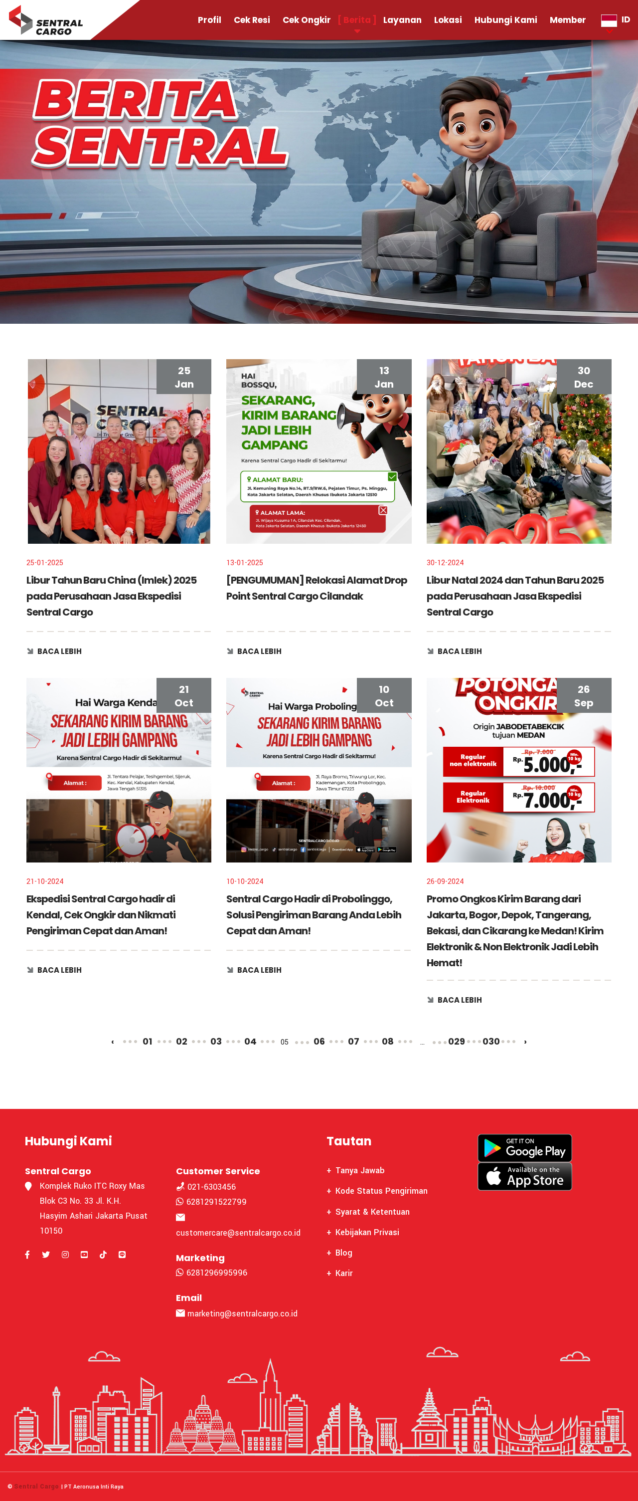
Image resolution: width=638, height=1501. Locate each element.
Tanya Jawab (360, 1170)
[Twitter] (46, 1255)
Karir (344, 1273)
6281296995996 (215, 1273)
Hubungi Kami (506, 20)
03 (216, 1041)
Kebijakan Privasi (367, 1232)
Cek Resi (252, 20)
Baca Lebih (59, 651)
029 (456, 1041)
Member (568, 20)
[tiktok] (103, 1255)
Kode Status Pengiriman (381, 1191)
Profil (209, 20)
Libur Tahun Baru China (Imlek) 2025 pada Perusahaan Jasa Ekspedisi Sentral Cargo (111, 596)
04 (250, 1041)
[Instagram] (65, 1255)
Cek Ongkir (307, 20)
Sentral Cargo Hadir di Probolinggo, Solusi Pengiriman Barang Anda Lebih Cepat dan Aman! (313, 915)
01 (147, 1041)
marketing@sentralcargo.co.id (242, 1313)
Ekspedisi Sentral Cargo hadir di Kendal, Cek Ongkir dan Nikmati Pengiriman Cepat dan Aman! (100, 915)
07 (353, 1041)
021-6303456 (210, 1187)
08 (388, 1041)
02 (181, 1041)
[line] (122, 1255)
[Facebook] (27, 1255)
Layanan (402, 20)
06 (319, 1041)
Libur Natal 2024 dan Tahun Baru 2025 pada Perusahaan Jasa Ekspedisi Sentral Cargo (515, 596)
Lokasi (448, 20)
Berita (357, 20)
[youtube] (84, 1255)
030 (491, 1041)
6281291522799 (215, 1202)
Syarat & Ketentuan (372, 1212)
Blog (343, 1253)
